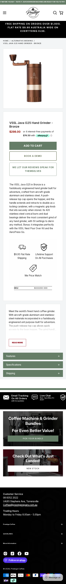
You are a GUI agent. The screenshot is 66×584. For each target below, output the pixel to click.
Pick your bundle (33, 438)
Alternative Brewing (22, 41)
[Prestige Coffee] (33, 13)
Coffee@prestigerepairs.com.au (20, 504)
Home (6, 41)
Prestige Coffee (9, 524)
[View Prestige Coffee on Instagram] (5, 553)
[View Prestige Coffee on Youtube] (26, 553)
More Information (9, 543)
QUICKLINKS (8, 534)
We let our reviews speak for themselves (33, 169)
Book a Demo (33, 155)
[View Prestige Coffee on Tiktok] (12, 553)
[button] (54, 13)
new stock (33, 468)
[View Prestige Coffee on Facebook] (19, 553)
